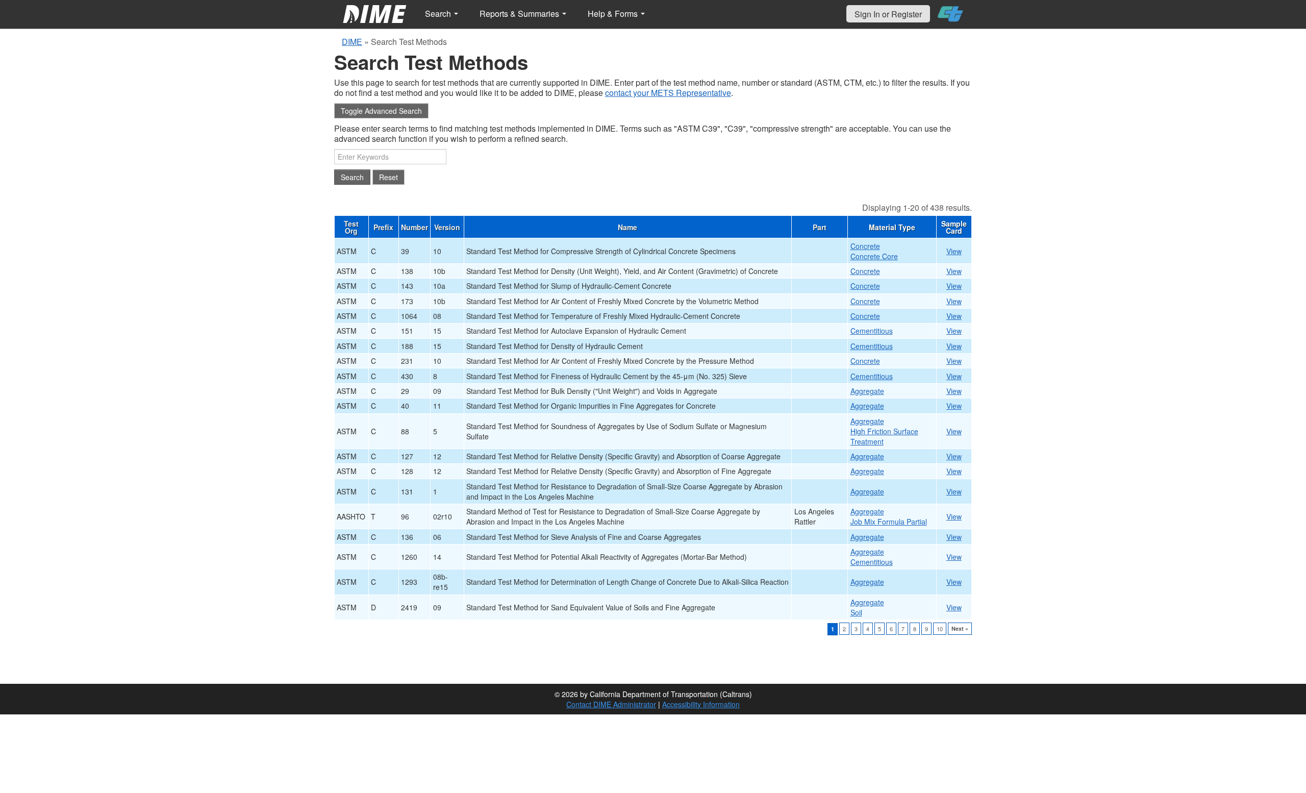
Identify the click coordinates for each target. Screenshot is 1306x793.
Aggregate (867, 391)
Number (414, 227)
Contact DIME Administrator (611, 704)
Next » (959, 628)
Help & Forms (614, 13)
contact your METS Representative (668, 92)
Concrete (865, 246)
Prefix (383, 227)
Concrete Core (874, 256)
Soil (856, 612)
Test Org (351, 227)
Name (627, 227)
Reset (388, 177)
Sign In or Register (888, 14)
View (954, 251)
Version (447, 227)
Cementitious (871, 331)
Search (439, 13)
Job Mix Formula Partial (888, 521)
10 (940, 629)
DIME (352, 41)
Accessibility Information (701, 704)
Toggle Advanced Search (381, 111)
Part (819, 227)
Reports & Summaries (520, 13)
